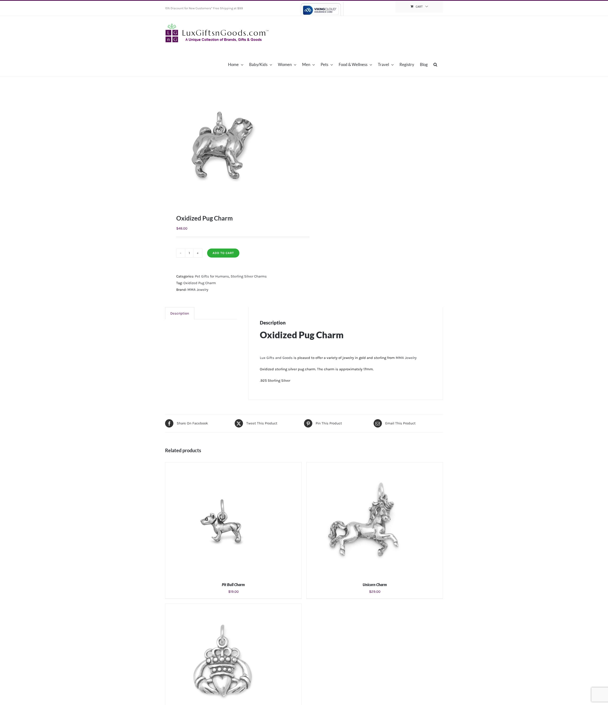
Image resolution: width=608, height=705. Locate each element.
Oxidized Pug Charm (199, 283)
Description (179, 313)
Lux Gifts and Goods (276, 358)
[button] (435, 64)
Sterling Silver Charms (249, 276)
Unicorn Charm (375, 584)
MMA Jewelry (197, 289)
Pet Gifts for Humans (212, 276)
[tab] (179, 313)
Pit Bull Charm (233, 584)
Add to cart (223, 253)
